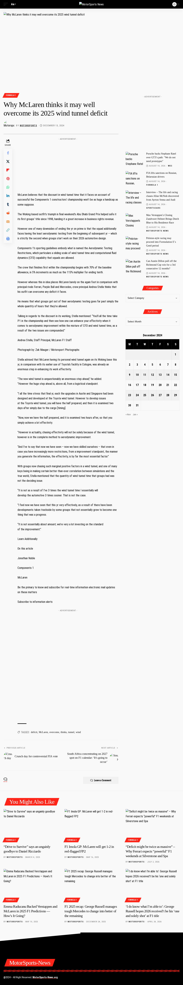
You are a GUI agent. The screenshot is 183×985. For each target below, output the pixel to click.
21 (167, 385)
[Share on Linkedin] (8, 195)
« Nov (128, 414)
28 (167, 395)
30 (129, 405)
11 (144, 374)
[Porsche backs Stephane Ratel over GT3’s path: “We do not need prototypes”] (135, 158)
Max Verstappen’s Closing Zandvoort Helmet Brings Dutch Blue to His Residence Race (162, 219)
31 (137, 405)
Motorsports (28, 125)
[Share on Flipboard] (8, 170)
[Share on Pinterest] (8, 178)
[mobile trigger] (7, 4)
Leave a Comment (102, 780)
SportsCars (153, 208)
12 (152, 374)
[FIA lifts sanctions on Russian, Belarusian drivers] (135, 177)
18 (144, 385)
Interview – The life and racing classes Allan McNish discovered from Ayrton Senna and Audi (162, 196)
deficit (34, 732)
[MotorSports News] (91, 4)
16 (129, 385)
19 (152, 385)
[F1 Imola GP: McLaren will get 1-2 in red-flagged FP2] (91, 825)
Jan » (135, 414)
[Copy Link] (8, 230)
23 (129, 395)
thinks (64, 732)
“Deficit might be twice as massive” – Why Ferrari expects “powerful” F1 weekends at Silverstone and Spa (150, 851)
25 (144, 395)
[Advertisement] (68, 164)
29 (175, 395)
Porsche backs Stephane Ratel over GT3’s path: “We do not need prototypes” (161, 157)
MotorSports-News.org (45, 977)
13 (160, 374)
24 (137, 395)
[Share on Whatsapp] (8, 187)
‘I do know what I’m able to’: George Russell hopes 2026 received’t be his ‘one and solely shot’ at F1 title (152, 911)
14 (167, 374)
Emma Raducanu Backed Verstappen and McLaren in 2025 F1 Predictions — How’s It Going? (30, 911)
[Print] (8, 238)
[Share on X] (8, 161)
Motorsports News (157, 231)
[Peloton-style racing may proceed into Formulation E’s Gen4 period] (135, 243)
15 (175, 374)
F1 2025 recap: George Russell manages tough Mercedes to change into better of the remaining (91, 911)
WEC (170, 166)
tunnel (71, 732)
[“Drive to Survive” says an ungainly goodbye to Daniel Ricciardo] (30, 825)
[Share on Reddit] (8, 213)
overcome (54, 732)
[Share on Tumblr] (8, 204)
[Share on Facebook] (8, 153)
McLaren (43, 732)
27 (160, 395)
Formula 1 (11, 95)
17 (137, 385)
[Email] (8, 221)
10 (137, 374)
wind (78, 732)
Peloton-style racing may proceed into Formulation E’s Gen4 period (161, 242)
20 (160, 385)
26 (152, 395)
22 (175, 385)
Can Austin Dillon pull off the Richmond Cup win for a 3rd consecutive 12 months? (161, 265)
